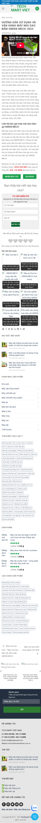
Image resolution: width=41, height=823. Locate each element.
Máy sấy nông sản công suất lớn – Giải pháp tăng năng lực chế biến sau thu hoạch (23, 365)
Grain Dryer (25, 586)
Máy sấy (5, 425)
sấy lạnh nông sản (22, 500)
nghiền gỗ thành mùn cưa (10, 485)
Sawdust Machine (22, 621)
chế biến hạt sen (16, 462)
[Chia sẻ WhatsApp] (3, 329)
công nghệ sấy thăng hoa (10, 469)
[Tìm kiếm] (37, 8)
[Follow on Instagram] (8, 804)
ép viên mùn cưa (28, 515)
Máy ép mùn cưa (20, 609)
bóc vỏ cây (16, 443)
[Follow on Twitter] (13, 804)
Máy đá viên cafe (21, 613)
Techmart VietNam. (29, 817)
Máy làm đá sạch (9, 407)
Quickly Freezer (19, 617)
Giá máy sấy (6, 477)
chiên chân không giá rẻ (24, 458)
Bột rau (34, 454)
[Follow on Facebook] (4, 804)
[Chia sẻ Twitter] (9, 329)
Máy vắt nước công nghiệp (11, 605)
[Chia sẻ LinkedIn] (18, 329)
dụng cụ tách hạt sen (9, 473)
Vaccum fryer (6, 625)
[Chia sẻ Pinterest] (12, 329)
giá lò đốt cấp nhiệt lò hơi (10, 586)
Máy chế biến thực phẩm (12, 398)
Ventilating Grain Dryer (9, 628)
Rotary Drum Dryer (8, 621)
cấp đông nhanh (26, 469)
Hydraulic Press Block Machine (12, 590)
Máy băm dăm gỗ (8, 594)
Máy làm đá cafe (7, 598)
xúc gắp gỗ (16, 515)
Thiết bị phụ (7, 429)
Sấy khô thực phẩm (8, 492)
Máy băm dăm (29, 590)
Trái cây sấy (18, 512)
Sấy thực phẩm (7, 512)
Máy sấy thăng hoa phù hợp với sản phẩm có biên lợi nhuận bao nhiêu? (23, 344)
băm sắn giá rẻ (24, 454)
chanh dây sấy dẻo (8, 458)
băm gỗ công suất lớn (25, 450)
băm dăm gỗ (19, 447)
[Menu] (3, 9)
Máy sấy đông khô (20, 602)
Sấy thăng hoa (27, 508)
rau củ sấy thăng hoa (9, 489)
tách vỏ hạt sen (29, 512)
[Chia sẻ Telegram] (24, 329)
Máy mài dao (7, 17)
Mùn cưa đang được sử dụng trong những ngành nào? (23, 354)
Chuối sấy (5, 462)
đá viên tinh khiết (8, 519)
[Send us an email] (17, 804)
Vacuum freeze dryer (20, 625)
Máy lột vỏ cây (7, 602)
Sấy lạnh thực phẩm (20, 504)
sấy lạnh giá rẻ (23, 496)
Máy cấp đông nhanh (10, 388)
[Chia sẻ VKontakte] (15, 329)
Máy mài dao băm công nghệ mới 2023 (30, 648)
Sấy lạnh (20, 492)
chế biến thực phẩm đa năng (11, 466)
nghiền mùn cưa (26, 485)
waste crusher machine (27, 628)
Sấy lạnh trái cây (7, 508)
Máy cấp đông (21, 594)
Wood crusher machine (20, 632)
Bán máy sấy (6, 443)
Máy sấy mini (17, 481)
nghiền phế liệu (7, 617)
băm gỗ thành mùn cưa (10, 454)
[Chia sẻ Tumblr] (21, 329)
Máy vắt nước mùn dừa (29, 605)
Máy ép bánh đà (7, 609)
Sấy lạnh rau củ (7, 504)
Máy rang (6, 416)
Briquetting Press (8, 582)
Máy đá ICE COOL (8, 613)
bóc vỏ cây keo (27, 443)
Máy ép (5, 402)
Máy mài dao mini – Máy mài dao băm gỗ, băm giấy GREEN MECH (10, 651)
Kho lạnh (5, 384)
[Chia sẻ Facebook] (6, 329)
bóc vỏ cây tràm (7, 447)
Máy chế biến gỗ (8, 393)
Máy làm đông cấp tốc (22, 598)
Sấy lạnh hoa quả (8, 500)
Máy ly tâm (6, 411)
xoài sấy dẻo (6, 515)
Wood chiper (6, 632)
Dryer (18, 582)
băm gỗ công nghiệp (9, 450)
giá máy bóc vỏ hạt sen (26, 473)
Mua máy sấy (6, 481)
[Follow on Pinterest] (21, 804)
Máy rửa (5, 420)
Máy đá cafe (32, 609)
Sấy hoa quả (22, 489)
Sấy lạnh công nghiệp (9, 496)
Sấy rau (17, 508)
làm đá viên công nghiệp (20, 477)
